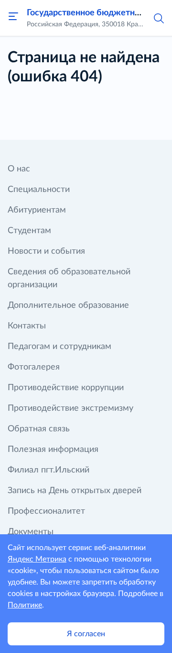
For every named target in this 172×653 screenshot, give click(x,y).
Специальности (39, 189)
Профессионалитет (46, 511)
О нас (19, 169)
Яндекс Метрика (37, 559)
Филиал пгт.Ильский (48, 470)
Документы (31, 532)
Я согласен (86, 634)
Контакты (27, 326)
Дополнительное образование (68, 305)
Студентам (29, 230)
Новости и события (46, 251)
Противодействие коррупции (66, 387)
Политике (25, 605)
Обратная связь (39, 429)
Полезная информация (53, 449)
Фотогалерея (34, 367)
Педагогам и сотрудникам (59, 346)
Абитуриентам (37, 210)
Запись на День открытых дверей (74, 490)
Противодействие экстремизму (70, 408)
